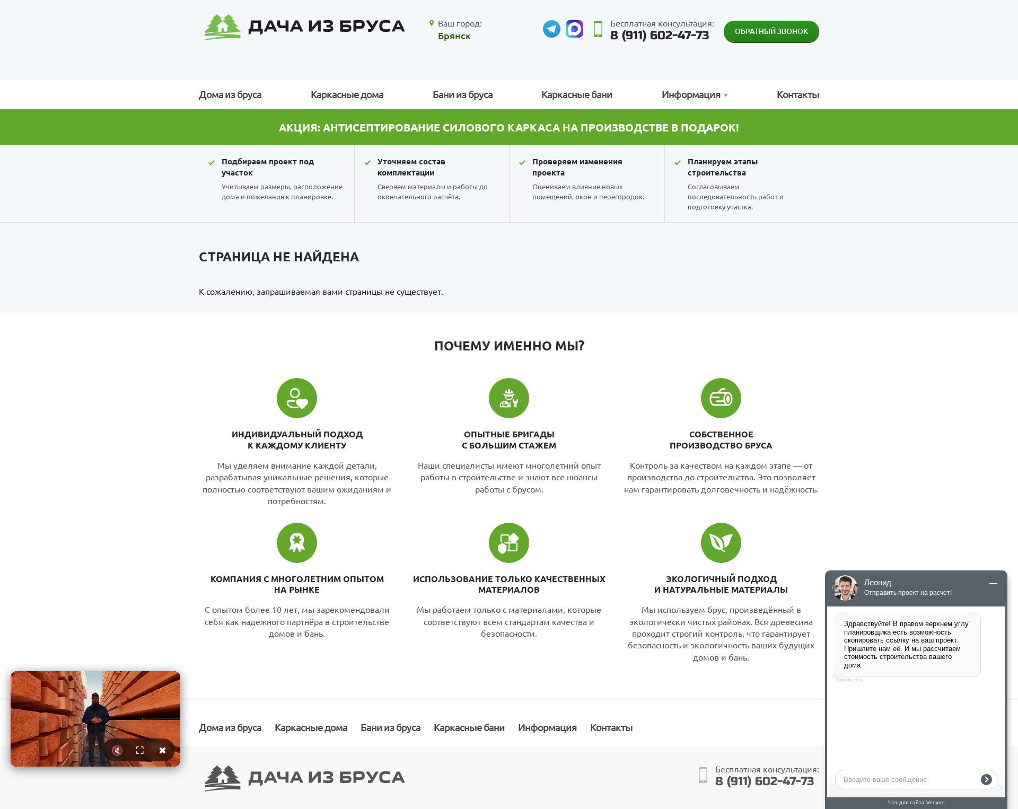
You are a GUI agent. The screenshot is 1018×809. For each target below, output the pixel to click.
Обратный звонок (771, 31)
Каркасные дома (347, 94)
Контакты (798, 94)
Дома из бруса (230, 94)
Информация (547, 727)
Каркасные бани (576, 94)
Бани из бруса (463, 94)
